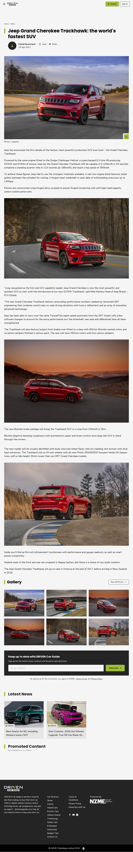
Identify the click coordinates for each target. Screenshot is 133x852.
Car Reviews (53, 796)
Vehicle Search (53, 815)
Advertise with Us (77, 807)
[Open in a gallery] (126, 136)
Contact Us (52, 836)
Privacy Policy (96, 679)
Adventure (52, 829)
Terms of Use (81, 679)
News (13, 24)
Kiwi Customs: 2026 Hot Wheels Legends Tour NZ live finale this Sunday (66, 735)
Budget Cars (53, 833)
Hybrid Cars (52, 807)
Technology (52, 818)
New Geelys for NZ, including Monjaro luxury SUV (24, 720)
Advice (50, 804)
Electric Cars (53, 811)
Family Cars (52, 822)
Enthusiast (52, 825)
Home (6, 24)
